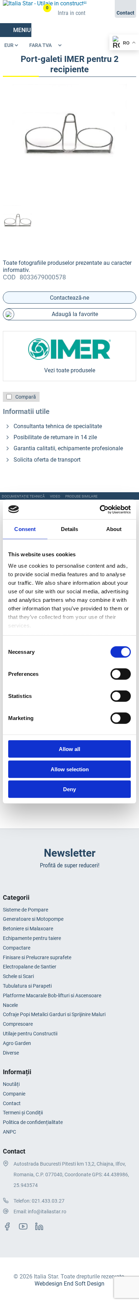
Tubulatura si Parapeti (27, 986)
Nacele (10, 1005)
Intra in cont (72, 13)
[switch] (120, 674)
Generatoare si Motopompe (33, 919)
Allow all (69, 749)
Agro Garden (17, 1043)
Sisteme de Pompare (25, 910)
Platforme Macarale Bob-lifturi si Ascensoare (52, 995)
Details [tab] (69, 529)
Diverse (11, 1053)
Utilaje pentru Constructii (30, 1033)
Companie (14, 1094)
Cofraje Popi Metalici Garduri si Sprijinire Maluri (54, 1014)
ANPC (9, 1132)
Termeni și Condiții (23, 1112)
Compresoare (18, 1024)
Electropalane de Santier (29, 967)
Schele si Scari (18, 976)
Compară (25, 397)
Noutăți (11, 1084)
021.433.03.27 (48, 1201)
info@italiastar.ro (47, 1211)
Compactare (16, 948)
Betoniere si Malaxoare (28, 928)
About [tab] (114, 529)
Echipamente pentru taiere (32, 938)
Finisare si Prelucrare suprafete (37, 957)
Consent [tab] (25, 529)
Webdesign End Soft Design (69, 1283)
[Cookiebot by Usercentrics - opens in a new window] (100, 509)
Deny (69, 789)
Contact (12, 1103)
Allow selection (70, 769)
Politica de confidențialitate (33, 1122)
